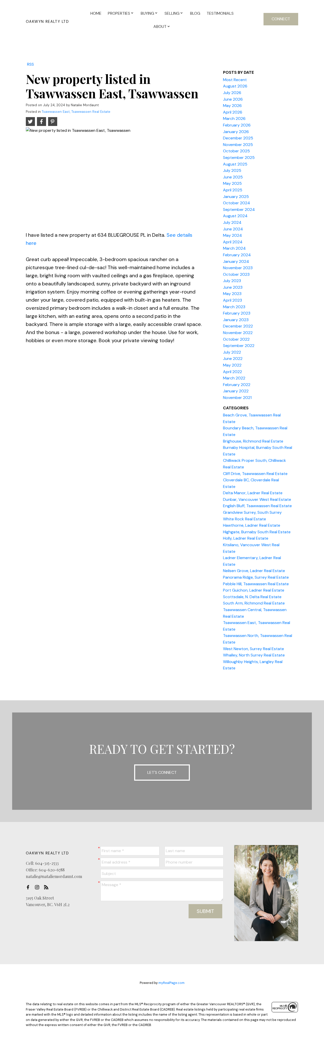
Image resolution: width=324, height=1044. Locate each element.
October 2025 (236, 151)
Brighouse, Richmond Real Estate (253, 441)
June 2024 (233, 229)
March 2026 (234, 118)
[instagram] (38, 887)
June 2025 (233, 177)
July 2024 (232, 222)
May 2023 (232, 293)
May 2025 (232, 183)
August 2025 (235, 164)
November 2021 (237, 397)
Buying (147, 13)
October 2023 (236, 274)
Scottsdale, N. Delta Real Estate (252, 596)
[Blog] (47, 887)
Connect (281, 19)
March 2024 (234, 248)
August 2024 (235, 215)
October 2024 (236, 203)
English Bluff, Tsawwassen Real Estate (257, 505)
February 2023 (236, 313)
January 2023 (236, 319)
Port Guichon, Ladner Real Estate (253, 590)
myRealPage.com (171, 983)
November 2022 (238, 332)
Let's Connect (162, 772)
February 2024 (237, 255)
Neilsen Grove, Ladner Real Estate (254, 570)
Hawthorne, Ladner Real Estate (251, 525)
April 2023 (232, 300)
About (160, 26)
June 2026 (233, 99)
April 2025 (232, 190)
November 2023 (238, 267)
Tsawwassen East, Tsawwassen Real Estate (76, 111)
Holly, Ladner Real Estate (245, 538)
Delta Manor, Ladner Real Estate (252, 493)
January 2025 (236, 196)
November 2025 (238, 144)
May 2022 (232, 365)
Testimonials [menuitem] (220, 13)
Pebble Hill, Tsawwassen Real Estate (256, 584)
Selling (172, 13)
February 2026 (237, 125)
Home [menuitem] (96, 13)
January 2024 (236, 261)
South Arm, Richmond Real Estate (254, 603)
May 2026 (232, 105)
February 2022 (236, 384)
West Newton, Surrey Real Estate (253, 648)
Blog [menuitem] (195, 13)
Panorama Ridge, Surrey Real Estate (256, 577)
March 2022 (234, 378)
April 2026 (232, 112)
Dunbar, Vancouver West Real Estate (257, 499)
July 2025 (232, 170)
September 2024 (239, 209)
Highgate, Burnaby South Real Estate (257, 532)
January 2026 (236, 131)
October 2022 (236, 339)
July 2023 (232, 280)
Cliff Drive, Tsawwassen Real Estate (255, 473)
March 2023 (234, 306)
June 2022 (232, 358)
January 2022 (236, 391)
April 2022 (232, 371)
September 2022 (238, 345)
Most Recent (235, 79)
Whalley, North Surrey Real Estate (254, 655)
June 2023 (232, 287)
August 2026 (235, 86)
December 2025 (238, 138)
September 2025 (239, 157)
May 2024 (232, 235)
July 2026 (232, 92)
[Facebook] (29, 887)
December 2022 (238, 326)
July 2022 (232, 352)
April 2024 (232, 242)
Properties (119, 13)
